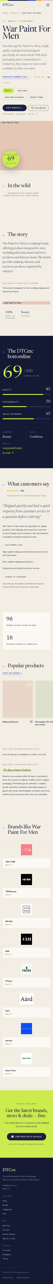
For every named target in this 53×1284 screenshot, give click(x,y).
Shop (5, 1201)
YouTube (6, 1250)
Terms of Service (23, 1277)
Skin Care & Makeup (14, 97)
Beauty (15, 13)
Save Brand (40, 108)
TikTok (31, 114)
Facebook (21, 114)
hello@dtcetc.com (10, 1185)
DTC (8, 5)
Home (5, 13)
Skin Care (22, 90)
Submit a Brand (9, 1234)
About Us (6, 1225)
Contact (6, 1230)
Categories (7, 1209)
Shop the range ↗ (12, 673)
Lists (4, 1214)
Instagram (9, 114)
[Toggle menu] (47, 5)
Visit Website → (14, 108)
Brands (5, 1205)
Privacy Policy (8, 1277)
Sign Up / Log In (9, 1238)
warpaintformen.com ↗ (15, 77)
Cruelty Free (36, 97)
